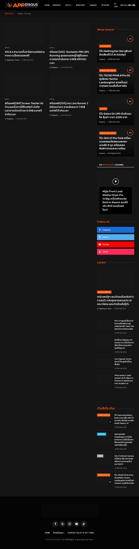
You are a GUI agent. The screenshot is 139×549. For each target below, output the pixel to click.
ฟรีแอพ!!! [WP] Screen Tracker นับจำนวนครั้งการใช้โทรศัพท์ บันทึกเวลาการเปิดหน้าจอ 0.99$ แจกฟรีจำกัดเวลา (24, 108)
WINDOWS (101, 434)
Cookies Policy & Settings (81, 533)
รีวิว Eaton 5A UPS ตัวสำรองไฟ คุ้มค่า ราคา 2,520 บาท (115, 115)
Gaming (93, 5)
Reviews (105, 5)
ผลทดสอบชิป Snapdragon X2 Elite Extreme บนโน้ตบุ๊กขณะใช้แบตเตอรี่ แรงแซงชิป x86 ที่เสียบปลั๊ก (124, 439)
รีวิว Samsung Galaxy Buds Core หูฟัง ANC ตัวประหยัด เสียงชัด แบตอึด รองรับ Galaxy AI (124, 419)
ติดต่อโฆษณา (58, 533)
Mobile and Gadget (108, 70)
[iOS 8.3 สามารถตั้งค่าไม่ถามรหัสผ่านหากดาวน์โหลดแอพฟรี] (25, 33)
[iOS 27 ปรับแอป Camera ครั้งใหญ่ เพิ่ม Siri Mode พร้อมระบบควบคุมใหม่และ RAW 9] (104, 459)
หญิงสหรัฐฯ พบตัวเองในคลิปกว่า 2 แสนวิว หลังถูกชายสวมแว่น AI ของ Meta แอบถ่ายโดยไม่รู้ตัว (115, 300)
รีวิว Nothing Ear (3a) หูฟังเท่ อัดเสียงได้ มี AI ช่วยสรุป (115, 52)
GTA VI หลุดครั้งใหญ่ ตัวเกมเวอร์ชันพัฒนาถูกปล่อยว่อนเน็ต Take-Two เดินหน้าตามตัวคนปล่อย (124, 325)
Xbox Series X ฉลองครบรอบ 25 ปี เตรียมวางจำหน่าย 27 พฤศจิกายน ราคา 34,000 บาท (123, 379)
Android (57, 5)
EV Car (116, 5)
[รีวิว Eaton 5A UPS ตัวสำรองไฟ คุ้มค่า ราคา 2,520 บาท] (115, 111)
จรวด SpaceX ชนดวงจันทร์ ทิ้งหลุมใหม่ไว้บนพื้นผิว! (123, 362)
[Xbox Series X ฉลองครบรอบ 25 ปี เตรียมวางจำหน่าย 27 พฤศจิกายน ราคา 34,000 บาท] (104, 379)
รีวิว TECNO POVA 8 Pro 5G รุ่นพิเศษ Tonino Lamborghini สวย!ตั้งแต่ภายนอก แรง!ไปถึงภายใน (114, 81)
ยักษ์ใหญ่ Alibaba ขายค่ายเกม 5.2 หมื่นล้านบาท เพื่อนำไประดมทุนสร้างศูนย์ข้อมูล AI (124, 344)
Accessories (105, 46)
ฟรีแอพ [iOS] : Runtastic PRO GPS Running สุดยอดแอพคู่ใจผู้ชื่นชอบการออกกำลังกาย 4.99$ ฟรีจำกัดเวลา (69, 57)
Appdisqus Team (13, 60)
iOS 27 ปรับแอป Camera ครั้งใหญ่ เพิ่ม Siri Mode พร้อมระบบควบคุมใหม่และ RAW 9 (124, 460)
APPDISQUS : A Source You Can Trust (79, 539)
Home (47, 5)
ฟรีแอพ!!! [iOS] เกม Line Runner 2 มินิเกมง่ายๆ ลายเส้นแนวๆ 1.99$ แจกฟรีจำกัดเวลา (69, 107)
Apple (68, 5)
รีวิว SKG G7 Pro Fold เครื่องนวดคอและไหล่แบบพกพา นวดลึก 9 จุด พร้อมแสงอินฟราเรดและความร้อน (115, 143)
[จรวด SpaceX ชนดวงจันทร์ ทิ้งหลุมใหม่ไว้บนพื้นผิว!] (104, 362)
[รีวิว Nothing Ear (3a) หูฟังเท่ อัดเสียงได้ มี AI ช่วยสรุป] (115, 49)
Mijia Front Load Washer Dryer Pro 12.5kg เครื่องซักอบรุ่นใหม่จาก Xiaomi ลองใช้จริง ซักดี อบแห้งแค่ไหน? (115, 201)
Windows (80, 5)
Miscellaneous (104, 292)
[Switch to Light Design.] (129, 5)
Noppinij (55, 67)
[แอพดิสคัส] (21, 5)
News (7, 99)
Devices (103, 109)
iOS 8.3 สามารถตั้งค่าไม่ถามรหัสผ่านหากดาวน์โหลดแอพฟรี (25, 53)
